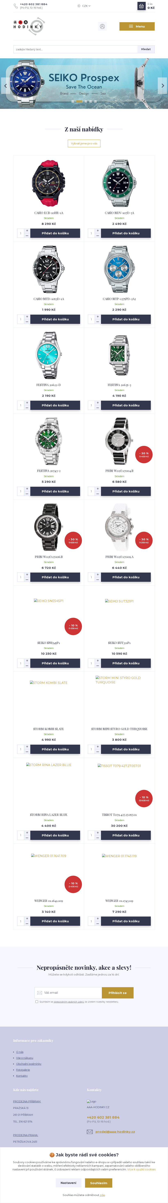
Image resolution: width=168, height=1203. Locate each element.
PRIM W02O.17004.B (119, 471)
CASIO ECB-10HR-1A (48, 213)
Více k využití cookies (141, 1169)
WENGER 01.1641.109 (48, 901)
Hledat (146, 49)
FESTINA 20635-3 (119, 385)
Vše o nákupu (24, 1057)
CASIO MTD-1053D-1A (49, 299)
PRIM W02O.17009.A (119, 557)
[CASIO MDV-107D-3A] (119, 183)
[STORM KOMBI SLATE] (48, 699)
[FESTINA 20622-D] (48, 355)
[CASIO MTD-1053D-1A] (48, 269)
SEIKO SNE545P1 (48, 643)
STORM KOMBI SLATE (48, 729)
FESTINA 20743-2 (48, 471)
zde (102, 1195)
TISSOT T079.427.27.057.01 (119, 815)
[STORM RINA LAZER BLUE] (48, 785)
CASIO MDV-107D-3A (119, 213)
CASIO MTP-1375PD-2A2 (119, 299)
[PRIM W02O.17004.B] (119, 441)
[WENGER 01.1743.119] (119, 871)
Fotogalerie (23, 1069)
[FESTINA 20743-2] (48, 441)
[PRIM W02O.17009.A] (119, 527)
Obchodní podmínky (28, 1063)
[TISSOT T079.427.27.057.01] (119, 785)
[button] (5, 85)
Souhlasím (98, 1183)
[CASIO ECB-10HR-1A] (48, 183)
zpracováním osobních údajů (69, 1002)
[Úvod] (34, 26)
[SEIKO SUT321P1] (119, 613)
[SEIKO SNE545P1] (48, 613)
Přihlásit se (118, 993)
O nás (19, 1051)
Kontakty (22, 1075)
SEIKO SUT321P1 (119, 643)
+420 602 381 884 (33, 4)
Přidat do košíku (55, 233)
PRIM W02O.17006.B (49, 557)
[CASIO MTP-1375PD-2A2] (119, 269)
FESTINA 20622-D (48, 385)
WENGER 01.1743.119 (119, 901)
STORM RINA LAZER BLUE (48, 815)
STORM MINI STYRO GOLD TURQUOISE (119, 729)
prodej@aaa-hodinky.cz (115, 1132)
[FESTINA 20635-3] (119, 355)
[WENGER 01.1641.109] (48, 871)
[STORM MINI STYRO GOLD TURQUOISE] (119, 699)
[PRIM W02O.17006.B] (48, 527)
